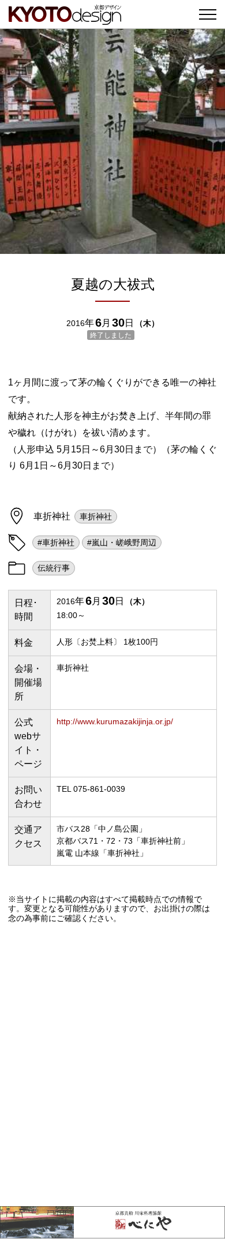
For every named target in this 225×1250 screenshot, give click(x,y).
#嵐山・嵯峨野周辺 (121, 542)
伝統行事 (54, 567)
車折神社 (96, 516)
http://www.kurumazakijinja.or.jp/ (115, 721)
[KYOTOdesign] (65, 19)
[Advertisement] (112, 1064)
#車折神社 (56, 542)
